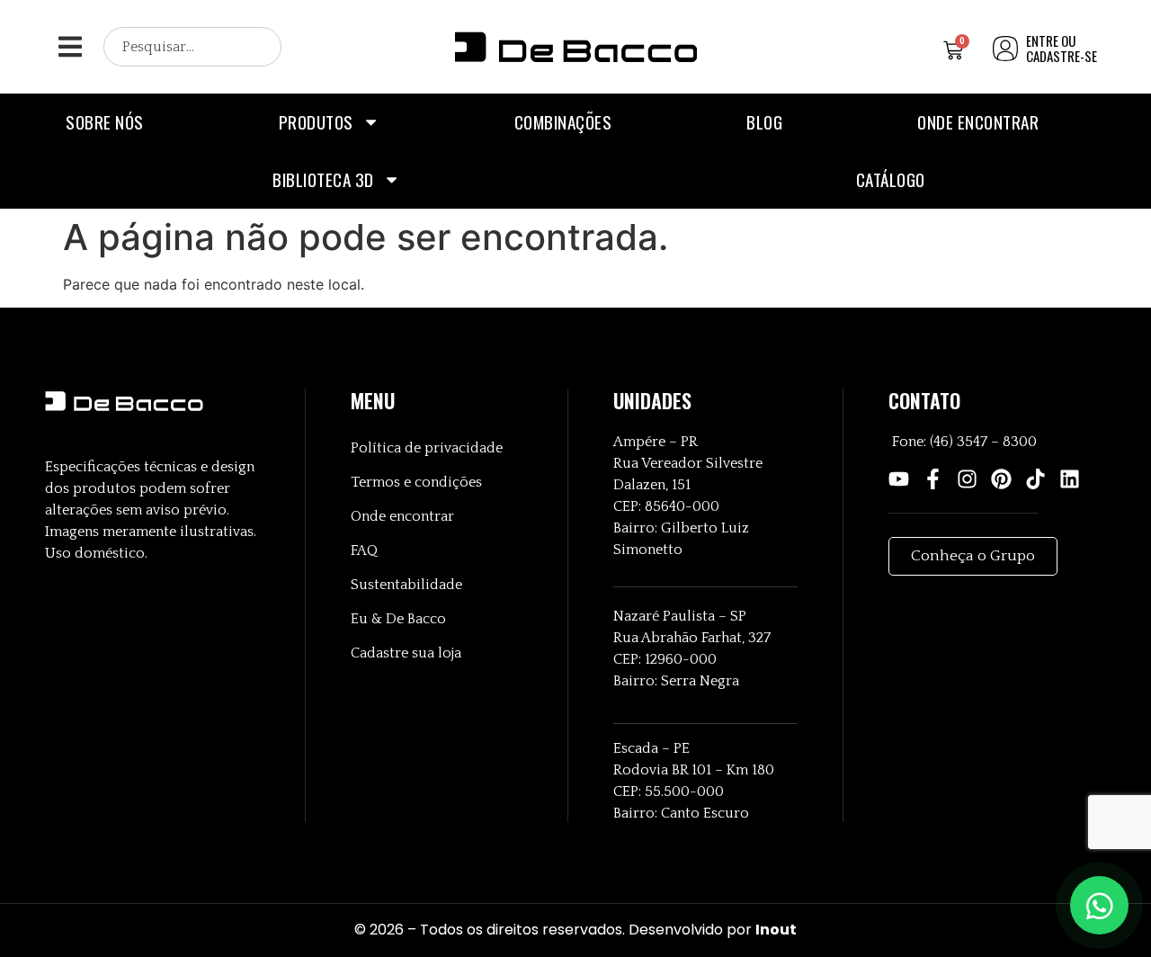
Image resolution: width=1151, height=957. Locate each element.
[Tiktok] (1035, 479)
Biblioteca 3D (323, 179)
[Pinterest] (1001, 479)
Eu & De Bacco (398, 619)
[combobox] (192, 47)
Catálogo (890, 179)
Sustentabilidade (406, 585)
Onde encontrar (978, 122)
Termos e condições (416, 482)
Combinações (563, 122)
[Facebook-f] (933, 479)
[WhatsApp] (1099, 905)
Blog (764, 122)
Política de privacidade (427, 448)
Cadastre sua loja (406, 653)
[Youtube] (898, 479)
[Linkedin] (1069, 479)
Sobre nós (105, 122)
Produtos (316, 122)
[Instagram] (967, 479)
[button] (69, 47)
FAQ (364, 550)
